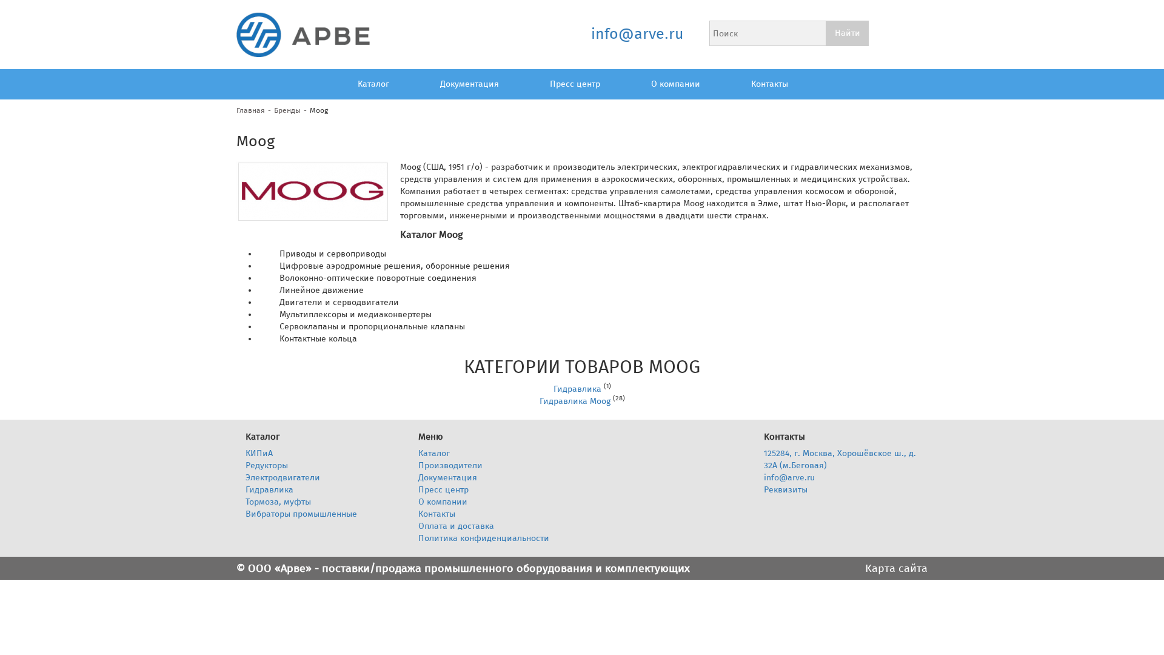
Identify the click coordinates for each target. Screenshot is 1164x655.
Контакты (769, 84)
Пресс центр (575, 84)
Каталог (373, 84)
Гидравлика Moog (575, 401)
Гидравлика (577, 389)
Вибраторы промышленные (301, 514)
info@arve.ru (637, 34)
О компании (675, 84)
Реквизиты (786, 490)
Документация (469, 84)
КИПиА (259, 453)
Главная (250, 110)
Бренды (287, 110)
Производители (450, 465)
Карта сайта (896, 568)
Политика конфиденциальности (483, 538)
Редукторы (267, 465)
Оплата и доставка (456, 526)
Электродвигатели (283, 477)
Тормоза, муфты (278, 502)
